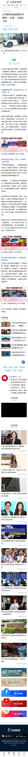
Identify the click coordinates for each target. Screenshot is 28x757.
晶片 (11, 29)
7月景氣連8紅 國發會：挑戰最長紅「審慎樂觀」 (19, 386)
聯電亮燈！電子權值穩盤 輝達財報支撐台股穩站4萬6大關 (19, 381)
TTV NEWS (4, 11)
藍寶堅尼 (8, 370)
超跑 (5, 29)
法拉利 (22, 367)
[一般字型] (14, 63)
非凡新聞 (12, 377)
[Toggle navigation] (24, 753)
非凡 (15, 370)
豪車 (16, 29)
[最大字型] (17, 63)
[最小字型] (10, 63)
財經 (9, 11)
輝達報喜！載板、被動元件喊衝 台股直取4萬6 (19, 391)
